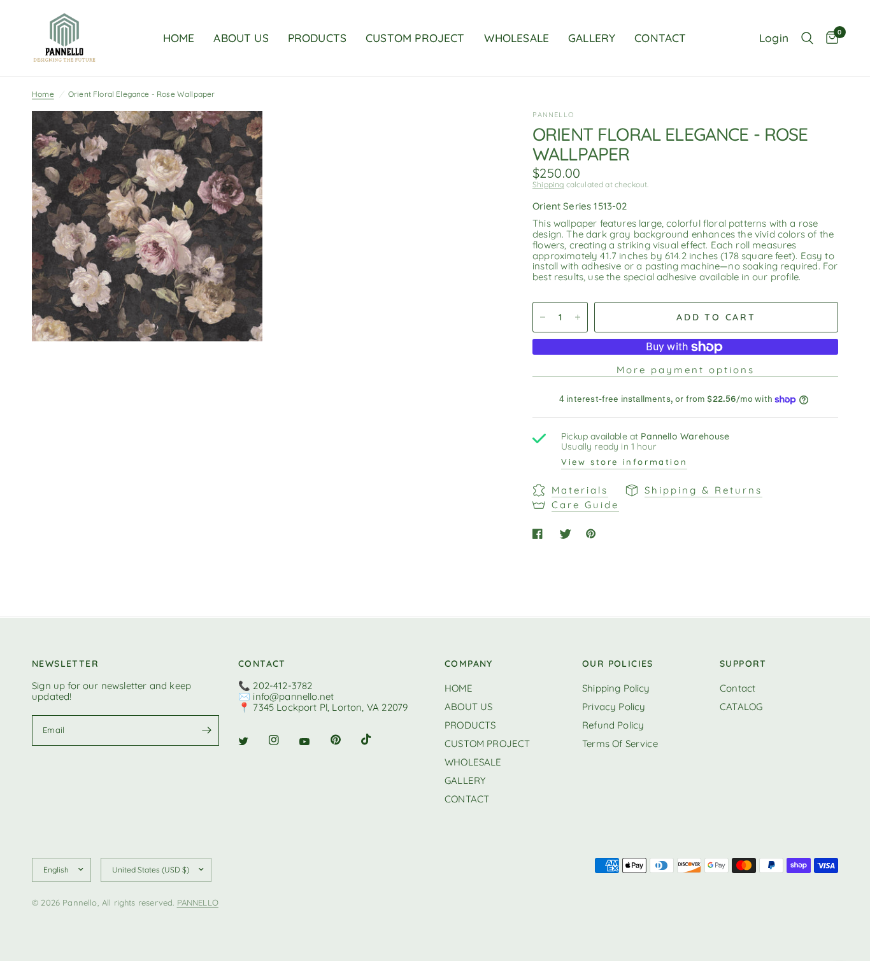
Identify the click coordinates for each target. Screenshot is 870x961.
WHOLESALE (517, 38)
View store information (624, 462)
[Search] (807, 38)
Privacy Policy (613, 707)
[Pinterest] (345, 740)
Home (43, 94)
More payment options (686, 369)
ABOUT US (240, 38)
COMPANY (469, 663)
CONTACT (660, 38)
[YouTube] (313, 742)
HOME (179, 38)
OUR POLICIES (617, 663)
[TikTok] (375, 739)
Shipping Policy (616, 688)
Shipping (548, 184)
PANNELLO (197, 902)
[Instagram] (283, 740)
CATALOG (741, 707)
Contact (737, 688)
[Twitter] (252, 741)
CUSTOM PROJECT (415, 38)
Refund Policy (613, 725)
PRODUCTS (317, 38)
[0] (829, 38)
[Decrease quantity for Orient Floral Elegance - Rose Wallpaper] (542, 317)
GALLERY (591, 38)
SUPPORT (743, 663)
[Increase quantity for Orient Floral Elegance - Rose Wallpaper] (577, 317)
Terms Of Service (620, 743)
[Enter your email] (206, 730)
